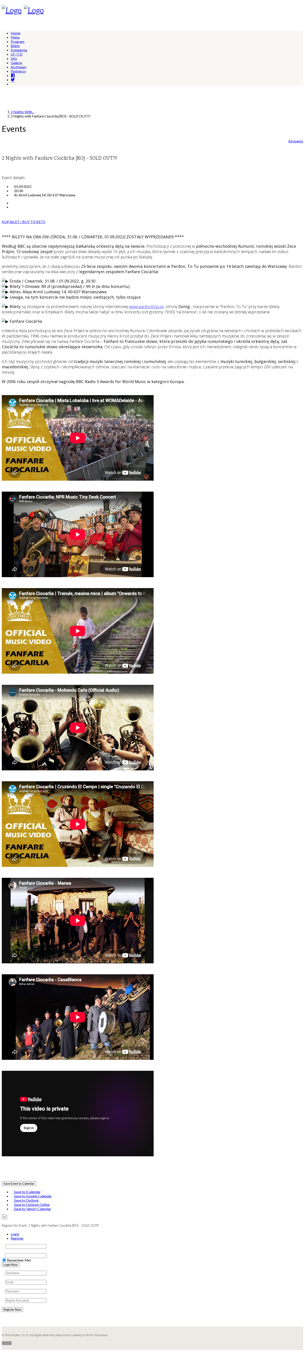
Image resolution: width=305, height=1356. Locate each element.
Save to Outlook (26, 1200)
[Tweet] (12, 207)
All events (295, 141)
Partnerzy (18, 71)
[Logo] (12, 11)
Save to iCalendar (27, 1192)
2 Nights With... (22, 112)
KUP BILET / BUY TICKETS (23, 222)
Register (17, 1238)
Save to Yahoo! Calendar (32, 1209)
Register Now (12, 1309)
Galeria (16, 63)
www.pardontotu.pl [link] (146, 306)
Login (15, 1234)
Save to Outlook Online (31, 1204)
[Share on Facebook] (12, 203)
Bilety (15, 46)
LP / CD (17, 54)
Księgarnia (19, 50)
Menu (15, 37)
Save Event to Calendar (19, 1183)
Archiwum (18, 67)
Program (17, 41)
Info (14, 58)
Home (15, 33)
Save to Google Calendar (32, 1196)
